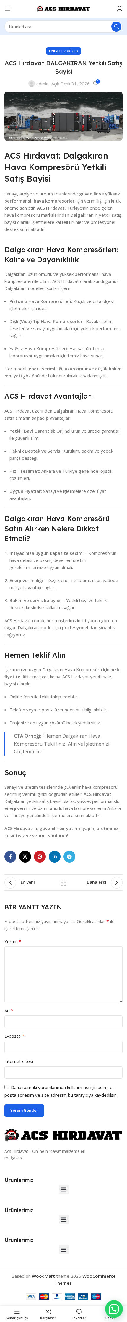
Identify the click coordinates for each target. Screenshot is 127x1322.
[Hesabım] (120, 9)
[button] (64, 1189)
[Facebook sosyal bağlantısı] (10, 857)
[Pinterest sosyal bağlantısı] (40, 857)
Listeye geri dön (63, 883)
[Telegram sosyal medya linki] (69, 857)
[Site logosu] (63, 8)
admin (42, 84)
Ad (9, 1010)
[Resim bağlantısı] (63, 1135)
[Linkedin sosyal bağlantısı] (55, 857)
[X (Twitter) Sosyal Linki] (25, 857)
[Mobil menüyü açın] (7, 9)
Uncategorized (63, 50)
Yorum (13, 941)
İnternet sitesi (18, 1061)
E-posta (14, 1036)
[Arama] (116, 27)
